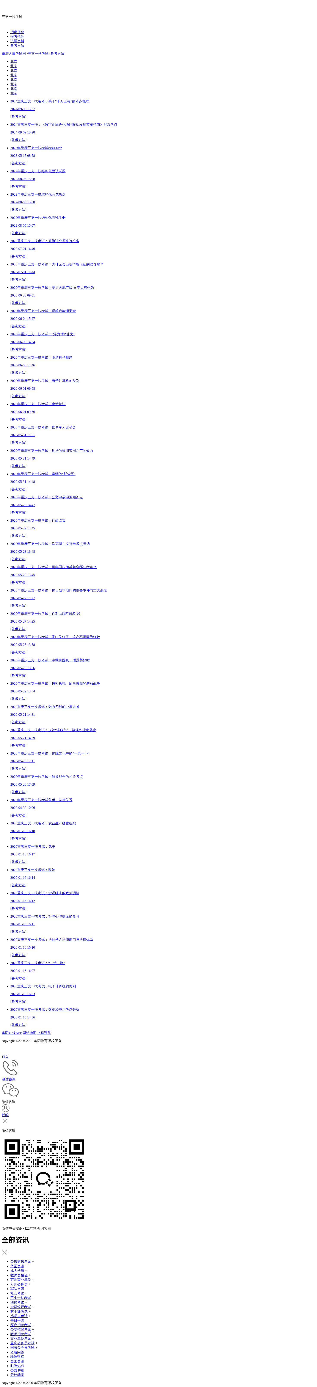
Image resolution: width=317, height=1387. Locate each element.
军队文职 (17, 1289)
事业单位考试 (20, 1338)
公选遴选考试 (20, 1261)
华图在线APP (12, 1033)
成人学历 (17, 1270)
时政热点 (17, 1366)
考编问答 (17, 1352)
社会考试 (17, 1293)
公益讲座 (17, 1370)
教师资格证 (19, 1275)
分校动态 (17, 1375)
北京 (13, 61)
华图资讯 (17, 1266)
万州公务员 (19, 1284)
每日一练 (17, 1320)
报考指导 (17, 36)
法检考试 (17, 1302)
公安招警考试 (20, 1329)
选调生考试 (19, 1316)
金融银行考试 (20, 1307)
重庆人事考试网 (14, 53)
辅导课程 (17, 1357)
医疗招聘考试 (20, 1325)
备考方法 (17, 45)
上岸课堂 (44, 1033)
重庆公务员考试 (22, 1343)
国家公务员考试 (22, 1347)
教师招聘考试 (20, 1334)
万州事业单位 (20, 1280)
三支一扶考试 (38, 53)
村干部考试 (19, 1311)
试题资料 (17, 41)
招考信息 (17, 32)
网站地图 (29, 1033)
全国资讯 (17, 1361)
